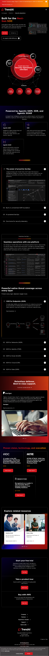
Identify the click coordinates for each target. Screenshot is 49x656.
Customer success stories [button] (23, 387)
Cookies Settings (19, 653)
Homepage (4, 13)
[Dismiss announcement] (46, 1)
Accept (28, 653)
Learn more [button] (29, 541)
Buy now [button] (24, 603)
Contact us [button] (13, 33)
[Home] (24, 629)
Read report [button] (8, 470)
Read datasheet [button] (10, 311)
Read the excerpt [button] (6, 4)
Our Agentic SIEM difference (10, 38)
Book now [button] (24, 587)
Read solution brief (10, 541)
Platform (11, 13)
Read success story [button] (8, 408)
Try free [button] (5, 33)
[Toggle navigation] (46, 9)
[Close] (47, 648)
